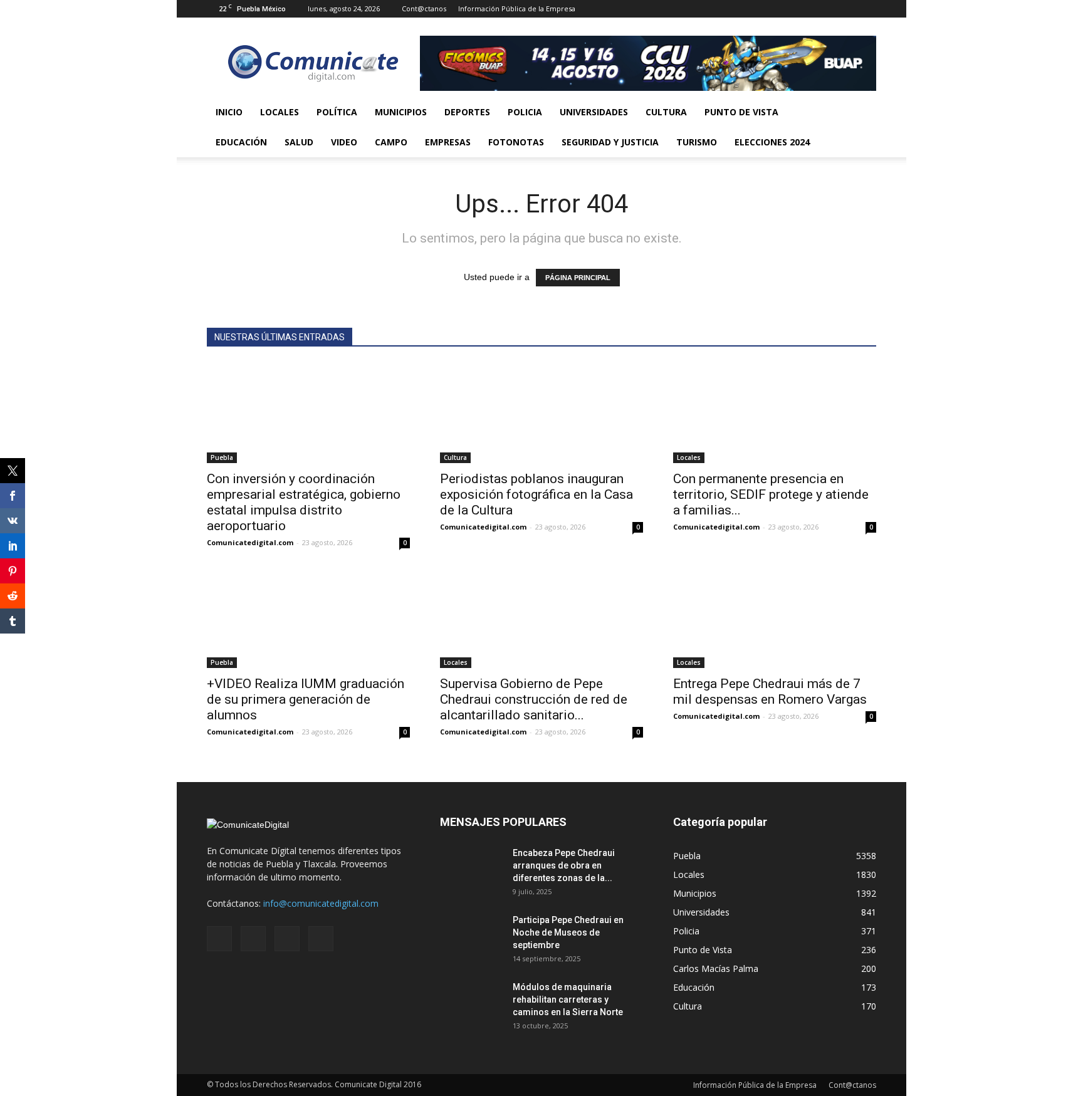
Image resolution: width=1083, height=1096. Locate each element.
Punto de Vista (741, 112)
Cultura (666, 112)
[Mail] (825, 8)
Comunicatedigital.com (250, 542)
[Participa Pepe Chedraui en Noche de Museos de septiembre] (471, 936)
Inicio (229, 112)
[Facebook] (804, 8)
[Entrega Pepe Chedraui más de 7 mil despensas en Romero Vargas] (774, 618)
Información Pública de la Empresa (516, 8)
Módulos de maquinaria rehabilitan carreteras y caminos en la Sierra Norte (568, 999)
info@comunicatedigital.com (321, 903)
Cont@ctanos (424, 8)
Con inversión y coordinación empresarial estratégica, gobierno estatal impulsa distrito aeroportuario (303, 502)
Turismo (696, 142)
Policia (525, 112)
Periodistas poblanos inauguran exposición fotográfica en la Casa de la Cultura (536, 494)
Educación (241, 142)
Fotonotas (516, 142)
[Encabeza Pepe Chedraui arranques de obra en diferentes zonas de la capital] (471, 868)
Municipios (401, 112)
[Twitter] (846, 8)
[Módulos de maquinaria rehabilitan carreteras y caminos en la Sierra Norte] (471, 1003)
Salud (299, 142)
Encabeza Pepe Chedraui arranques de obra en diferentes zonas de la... (564, 865)
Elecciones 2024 (772, 142)
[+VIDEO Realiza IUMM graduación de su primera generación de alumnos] (308, 618)
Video (344, 142)
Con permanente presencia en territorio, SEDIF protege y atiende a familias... (771, 494)
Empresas (448, 142)
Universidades (594, 112)
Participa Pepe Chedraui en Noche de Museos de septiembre (568, 932)
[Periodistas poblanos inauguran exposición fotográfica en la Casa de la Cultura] (541, 413)
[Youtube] (866, 8)
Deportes (467, 112)
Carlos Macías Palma (715, 968)
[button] (861, 127)
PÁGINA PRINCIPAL (577, 277)
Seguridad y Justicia (610, 142)
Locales (279, 112)
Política (337, 112)
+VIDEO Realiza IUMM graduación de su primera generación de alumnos (305, 699)
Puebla (222, 457)
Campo (391, 142)
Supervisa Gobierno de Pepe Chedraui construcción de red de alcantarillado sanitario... (533, 699)
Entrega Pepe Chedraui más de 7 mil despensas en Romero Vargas (770, 691)
